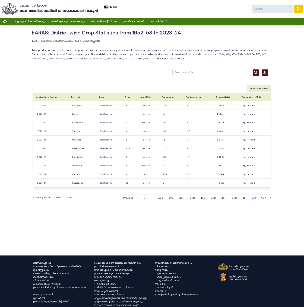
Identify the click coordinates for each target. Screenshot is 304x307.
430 (234, 197)
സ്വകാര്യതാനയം (165, 273)
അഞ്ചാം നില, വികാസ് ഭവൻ (51, 273)
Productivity (223, 97)
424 (171, 197)
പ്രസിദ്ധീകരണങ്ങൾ (106, 266)
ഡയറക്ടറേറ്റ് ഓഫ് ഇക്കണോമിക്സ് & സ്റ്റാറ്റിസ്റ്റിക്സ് (57, 268)
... (152, 197)
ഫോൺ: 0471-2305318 (47, 284)
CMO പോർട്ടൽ (164, 287)
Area (127, 97)
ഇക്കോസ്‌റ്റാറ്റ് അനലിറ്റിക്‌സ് (50, 301)
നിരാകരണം (162, 266)
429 (223, 197)
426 (192, 197)
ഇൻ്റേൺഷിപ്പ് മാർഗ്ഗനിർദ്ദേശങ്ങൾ (176, 294)
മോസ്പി (160, 291)
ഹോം (35, 40)
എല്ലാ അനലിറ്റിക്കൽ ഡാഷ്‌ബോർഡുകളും (120, 298)
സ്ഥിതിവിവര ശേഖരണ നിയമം (113, 287)
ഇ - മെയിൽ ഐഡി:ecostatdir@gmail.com (59, 287)
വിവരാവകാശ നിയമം (108, 277)
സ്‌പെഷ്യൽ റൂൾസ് (106, 291)
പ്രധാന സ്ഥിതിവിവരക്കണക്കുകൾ (116, 305)
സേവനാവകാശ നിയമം (109, 294)
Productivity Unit (251, 97)
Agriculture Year (45, 97)
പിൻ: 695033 (41, 280)
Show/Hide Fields (259, 88)
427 (202, 197)
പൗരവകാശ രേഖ (105, 284)
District (75, 97)
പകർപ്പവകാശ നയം (168, 277)
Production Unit (194, 97)
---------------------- (48, 291)
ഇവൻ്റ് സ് (39, 298)
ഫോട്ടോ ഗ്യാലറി (43, 294)
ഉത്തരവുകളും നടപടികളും (111, 273)
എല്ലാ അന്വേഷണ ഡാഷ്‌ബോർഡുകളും (119, 301)
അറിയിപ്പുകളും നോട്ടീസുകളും (113, 269)
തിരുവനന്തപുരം (43, 277)
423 (160, 197)
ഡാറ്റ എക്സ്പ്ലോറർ (87, 40)
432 (254, 197)
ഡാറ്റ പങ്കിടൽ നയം (167, 280)
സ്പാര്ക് (160, 284)
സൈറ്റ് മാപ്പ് (101, 280)
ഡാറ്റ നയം (161, 269)
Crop (101, 97)
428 (213, 197)
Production (168, 97)
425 (181, 197)
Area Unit (145, 97)
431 (244, 197)
